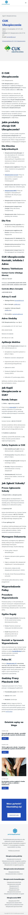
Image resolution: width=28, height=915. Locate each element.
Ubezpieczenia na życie (11, 175)
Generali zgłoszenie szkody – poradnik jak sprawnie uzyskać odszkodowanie (14, 734)
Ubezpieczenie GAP (14, 890)
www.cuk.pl (9, 711)
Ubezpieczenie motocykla (14, 884)
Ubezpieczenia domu (14, 872)
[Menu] (25, 2)
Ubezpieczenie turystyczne (14, 859)
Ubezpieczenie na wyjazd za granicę (14, 865)
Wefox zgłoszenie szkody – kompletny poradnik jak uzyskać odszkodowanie (13, 747)
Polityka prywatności (14, 850)
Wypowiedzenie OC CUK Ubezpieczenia (13, 41)
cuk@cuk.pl (17, 304)
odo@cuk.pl (8, 310)
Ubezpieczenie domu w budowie (14, 874)
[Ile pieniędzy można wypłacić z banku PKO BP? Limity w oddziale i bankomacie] (14, 767)
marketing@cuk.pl (17, 314)
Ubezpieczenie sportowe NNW (14, 906)
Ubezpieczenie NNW (14, 901)
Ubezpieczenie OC (11, 663)
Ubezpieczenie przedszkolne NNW (14, 904)
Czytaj (6, 739)
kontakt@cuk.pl (11, 37)
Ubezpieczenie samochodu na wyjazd (14, 893)
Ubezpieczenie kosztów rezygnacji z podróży (14, 861)
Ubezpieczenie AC (14, 888)
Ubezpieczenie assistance (14, 892)
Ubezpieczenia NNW (11, 190)
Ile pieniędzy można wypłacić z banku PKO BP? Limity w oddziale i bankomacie (13, 783)
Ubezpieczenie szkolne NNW (14, 902)
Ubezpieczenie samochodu (14, 882)
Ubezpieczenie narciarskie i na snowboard (14, 863)
